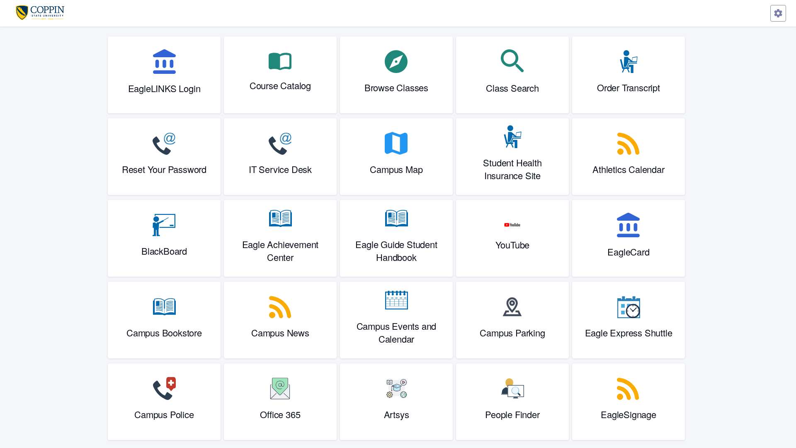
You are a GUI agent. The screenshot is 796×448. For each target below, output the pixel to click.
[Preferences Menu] (778, 13)
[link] (164, 75)
